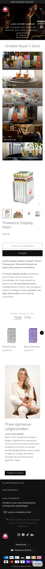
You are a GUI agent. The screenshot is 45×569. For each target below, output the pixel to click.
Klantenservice (13, 483)
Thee (18, 317)
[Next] (42, 333)
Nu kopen (22, 253)
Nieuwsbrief (11, 498)
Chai (27, 317)
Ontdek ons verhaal (15, 473)
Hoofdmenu (10, 490)
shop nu (22, 35)
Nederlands (21, 544)
